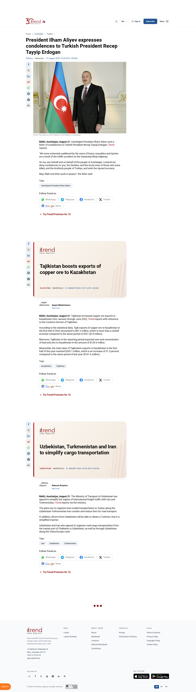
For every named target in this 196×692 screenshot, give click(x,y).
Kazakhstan (46, 366)
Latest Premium (70, 637)
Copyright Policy (153, 641)
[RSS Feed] (64, 676)
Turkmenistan (70, 543)
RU (166, 687)
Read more (56, 308)
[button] (28, 64)
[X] (41, 676)
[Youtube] (47, 676)
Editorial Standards (99, 644)
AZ (161, 687)
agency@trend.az (33, 658)
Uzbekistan (54, 543)
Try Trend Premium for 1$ (57, 214)
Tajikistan (60, 366)
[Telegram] (53, 676)
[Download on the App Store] (141, 676)
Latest (66, 633)
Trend (111, 144)
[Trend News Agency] (34, 630)
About (93, 633)
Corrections (96, 648)
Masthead (95, 637)
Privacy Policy (152, 637)
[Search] (116, 21)
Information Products (128, 637)
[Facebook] (35, 676)
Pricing (122, 633)
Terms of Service (153, 633)
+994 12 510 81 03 (34, 655)
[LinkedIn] (58, 676)
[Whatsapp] (29, 676)
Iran (43, 543)
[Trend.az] (36, 21)
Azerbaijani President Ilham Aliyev (55, 186)
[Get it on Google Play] (160, 676)
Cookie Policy (152, 644)
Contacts (95, 641)
